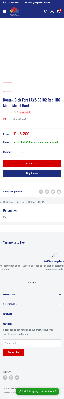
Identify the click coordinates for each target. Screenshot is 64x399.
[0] (58, 11)
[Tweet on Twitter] (53, 191)
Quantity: (7, 152)
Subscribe (13, 352)
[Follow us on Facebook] (5, 377)
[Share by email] (59, 191)
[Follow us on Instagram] (11, 377)
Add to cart (32, 163)
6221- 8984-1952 (12, 2)
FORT (5, 119)
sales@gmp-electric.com (38, 2)
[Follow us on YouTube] (17, 377)
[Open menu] (4, 11)
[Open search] (46, 11)
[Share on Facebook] (41, 191)
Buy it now (32, 173)
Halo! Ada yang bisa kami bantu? (39, 391)
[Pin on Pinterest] (47, 191)
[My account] (52, 11)
